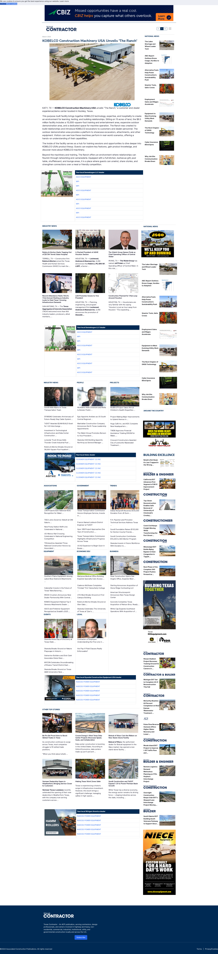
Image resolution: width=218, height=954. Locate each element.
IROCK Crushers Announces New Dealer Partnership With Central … (58, 596)
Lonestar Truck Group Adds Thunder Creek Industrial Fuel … (57, 441)
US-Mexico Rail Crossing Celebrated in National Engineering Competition (58, 536)
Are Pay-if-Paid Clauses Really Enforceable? (89, 649)
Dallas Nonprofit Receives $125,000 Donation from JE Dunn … (124, 512)
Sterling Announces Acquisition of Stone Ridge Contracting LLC (124, 586)
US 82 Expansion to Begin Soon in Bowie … (91, 547)
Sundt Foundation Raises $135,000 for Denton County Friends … (124, 530)
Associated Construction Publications (21, 949)
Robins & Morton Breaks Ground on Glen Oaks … (91, 603)
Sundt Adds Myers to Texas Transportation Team (55, 408)
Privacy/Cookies (211, 949)
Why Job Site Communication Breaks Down (151, 158)
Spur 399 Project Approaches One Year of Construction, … (91, 530)
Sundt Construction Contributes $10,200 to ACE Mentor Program (123, 537)
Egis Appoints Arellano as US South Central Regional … (91, 418)
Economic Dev (83, 551)
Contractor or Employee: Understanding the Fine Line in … (90, 640)
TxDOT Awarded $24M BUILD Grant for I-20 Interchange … (58, 424)
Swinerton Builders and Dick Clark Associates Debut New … (58, 656)
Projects (114, 382)
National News (152, 36)
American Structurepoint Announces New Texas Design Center (122, 594)
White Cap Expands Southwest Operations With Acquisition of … (123, 610)
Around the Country (154, 411)
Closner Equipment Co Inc (88, 459)
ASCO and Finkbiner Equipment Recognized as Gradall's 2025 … (57, 610)
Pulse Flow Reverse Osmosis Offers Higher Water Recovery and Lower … (151, 729)
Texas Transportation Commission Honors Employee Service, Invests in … (91, 513)
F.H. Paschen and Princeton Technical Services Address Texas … (124, 522)
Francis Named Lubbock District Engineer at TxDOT (90, 523)
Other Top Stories (51, 709)
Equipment (49, 551)
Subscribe (81, 937)
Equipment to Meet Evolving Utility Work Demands (150, 348)
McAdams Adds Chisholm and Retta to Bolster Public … (91, 408)
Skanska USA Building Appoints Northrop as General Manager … (90, 441)
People (80, 382)
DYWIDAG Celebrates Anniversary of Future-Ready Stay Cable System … (58, 418)
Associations (50, 486)
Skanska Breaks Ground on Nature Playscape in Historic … (58, 649)
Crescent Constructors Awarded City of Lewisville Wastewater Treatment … (123, 442)
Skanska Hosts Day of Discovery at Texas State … (58, 640)
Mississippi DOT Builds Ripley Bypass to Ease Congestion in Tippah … (150, 552)
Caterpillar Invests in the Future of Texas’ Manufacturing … (58, 589)
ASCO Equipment (83, 177)
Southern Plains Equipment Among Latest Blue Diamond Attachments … (58, 578)
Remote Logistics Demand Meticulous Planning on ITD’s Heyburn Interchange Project (150, 774)
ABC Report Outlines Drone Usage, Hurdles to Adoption (150, 283)
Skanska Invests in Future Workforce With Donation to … (125, 544)
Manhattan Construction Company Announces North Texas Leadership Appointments (91, 426)
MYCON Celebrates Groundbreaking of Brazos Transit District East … (58, 663)
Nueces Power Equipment (88, 682)
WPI (77, 181)
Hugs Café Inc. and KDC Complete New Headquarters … (124, 425)
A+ (165, 28)
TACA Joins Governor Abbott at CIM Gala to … (58, 521)
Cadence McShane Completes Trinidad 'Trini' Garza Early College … (91, 588)
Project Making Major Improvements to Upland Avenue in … (124, 418)
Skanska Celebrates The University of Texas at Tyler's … (91, 610)
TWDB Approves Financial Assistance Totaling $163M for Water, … (122, 433)
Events (47, 614)
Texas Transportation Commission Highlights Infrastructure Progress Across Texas (91, 538)
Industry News (49, 226)
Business (114, 551)
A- (158, 28)
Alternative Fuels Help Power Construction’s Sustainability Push (152, 75)
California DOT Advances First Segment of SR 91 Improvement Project (150, 484)
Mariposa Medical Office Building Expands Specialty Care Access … (90, 577)
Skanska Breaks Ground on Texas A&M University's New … (57, 670)
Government (83, 486)
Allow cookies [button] (11, 4)
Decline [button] (3, 4)
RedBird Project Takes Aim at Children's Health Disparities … (122, 408)
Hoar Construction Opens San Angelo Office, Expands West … (122, 577)
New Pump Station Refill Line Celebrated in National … (56, 528)
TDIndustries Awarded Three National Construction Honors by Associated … (57, 545)
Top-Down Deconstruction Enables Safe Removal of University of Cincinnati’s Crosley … (150, 508)
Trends (113, 486)
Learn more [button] (64, 1)
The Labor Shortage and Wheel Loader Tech (150, 266)
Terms (199, 949)
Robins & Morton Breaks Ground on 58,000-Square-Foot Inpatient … (58, 448)
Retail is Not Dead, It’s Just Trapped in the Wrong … (151, 462)
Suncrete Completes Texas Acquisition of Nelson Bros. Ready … (124, 603)
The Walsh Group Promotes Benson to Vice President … (91, 434)
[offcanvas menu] (170, 28)
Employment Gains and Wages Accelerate (151, 101)
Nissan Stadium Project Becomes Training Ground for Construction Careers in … (151, 664)
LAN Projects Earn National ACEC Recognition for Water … (57, 512)
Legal (79, 614)
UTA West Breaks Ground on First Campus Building (90, 596)
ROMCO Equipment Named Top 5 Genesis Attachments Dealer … (57, 603)
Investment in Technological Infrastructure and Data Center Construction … (56, 433)
